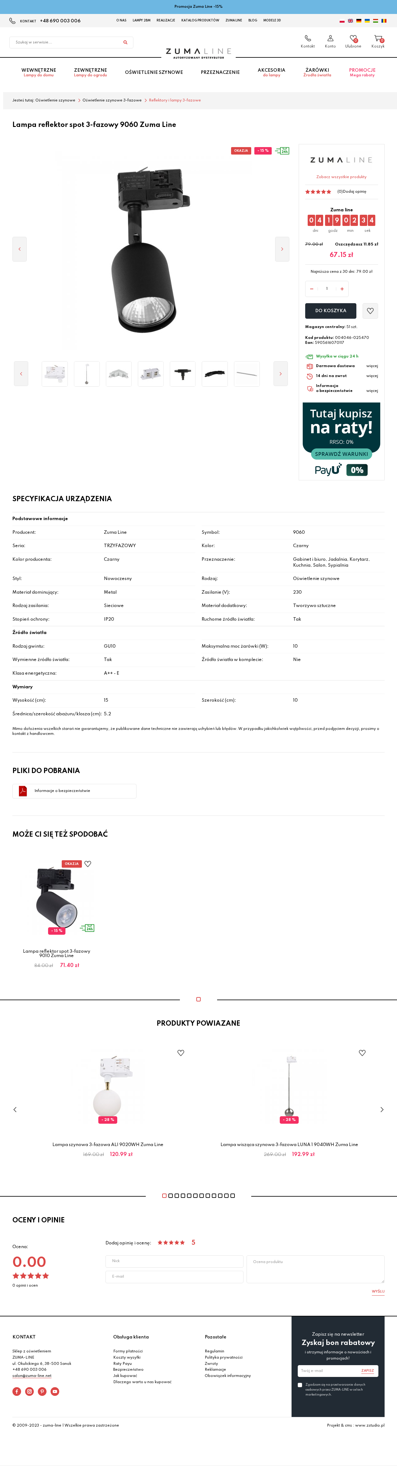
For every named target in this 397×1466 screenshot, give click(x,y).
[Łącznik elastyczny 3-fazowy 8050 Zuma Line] (215, 374)
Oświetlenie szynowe (154, 72)
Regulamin (214, 1351)
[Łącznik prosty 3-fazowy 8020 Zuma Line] (151, 374)
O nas (121, 20)
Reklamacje (215, 1370)
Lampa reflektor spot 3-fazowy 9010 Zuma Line (56, 953)
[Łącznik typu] (183, 374)
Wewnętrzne (38, 72)
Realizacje (166, 20)
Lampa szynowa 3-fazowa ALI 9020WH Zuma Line (107, 1145)
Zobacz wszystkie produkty (341, 177)
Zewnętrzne (90, 72)
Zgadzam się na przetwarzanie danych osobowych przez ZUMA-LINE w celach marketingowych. (335, 1389)
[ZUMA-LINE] (198, 54)
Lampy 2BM (141, 20)
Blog (252, 20)
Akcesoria (271, 72)
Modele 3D (272, 20)
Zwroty (211, 1364)
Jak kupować (125, 1376)
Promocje (362, 72)
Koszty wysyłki (127, 1358)
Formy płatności (128, 1351)
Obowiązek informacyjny (228, 1376)
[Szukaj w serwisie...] (125, 42)
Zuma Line (233, 20)
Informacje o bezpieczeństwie (62, 791)
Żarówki (317, 72)
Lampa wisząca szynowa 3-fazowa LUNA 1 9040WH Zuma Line (289, 1145)
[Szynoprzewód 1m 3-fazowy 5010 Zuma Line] (247, 374)
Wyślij (378, 1291)
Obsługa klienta (131, 1337)
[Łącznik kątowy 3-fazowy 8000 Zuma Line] (119, 374)
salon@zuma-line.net (31, 1376)
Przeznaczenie (220, 72)
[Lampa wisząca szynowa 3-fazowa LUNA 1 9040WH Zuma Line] (87, 374)
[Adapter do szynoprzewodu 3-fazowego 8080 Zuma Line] (55, 374)
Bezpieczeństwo (128, 1370)
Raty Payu (122, 1364)
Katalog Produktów (200, 20)
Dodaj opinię (354, 192)
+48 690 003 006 (60, 21)
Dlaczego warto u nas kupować (142, 1382)
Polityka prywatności (224, 1358)
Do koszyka (330, 311)
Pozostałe (215, 1337)
